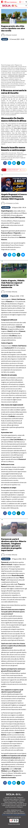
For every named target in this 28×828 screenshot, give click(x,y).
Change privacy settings (14, 824)
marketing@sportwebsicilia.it (19, 815)
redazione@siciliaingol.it (19, 813)
